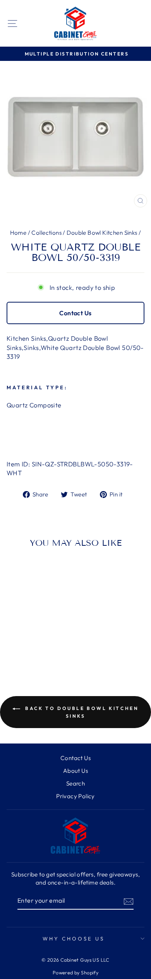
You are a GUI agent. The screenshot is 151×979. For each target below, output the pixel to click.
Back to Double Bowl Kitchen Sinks (81, 712)
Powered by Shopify (75, 972)
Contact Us (75, 313)
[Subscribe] (129, 901)
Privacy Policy (75, 796)
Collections (46, 232)
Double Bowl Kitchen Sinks (102, 232)
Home (18, 232)
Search (75, 783)
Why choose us (74, 938)
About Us (75, 770)
